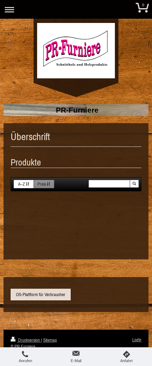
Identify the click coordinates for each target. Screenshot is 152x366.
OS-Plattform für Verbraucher (40, 294)
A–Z (21, 184)
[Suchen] (134, 184)
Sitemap (50, 340)
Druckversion (29, 340)
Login (136, 339)
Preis (41, 184)
